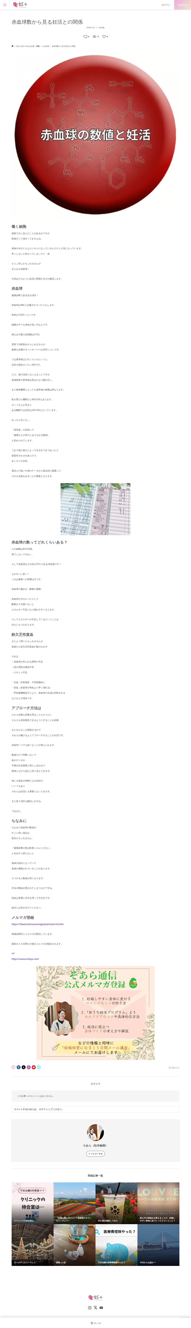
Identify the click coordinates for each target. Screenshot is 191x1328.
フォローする (97, 1153)
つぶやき (101, 27)
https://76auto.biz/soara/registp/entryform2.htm (38, 924)
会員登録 (182, 4)
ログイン (165, 4)
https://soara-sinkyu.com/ (25, 959)
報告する (175, 1067)
